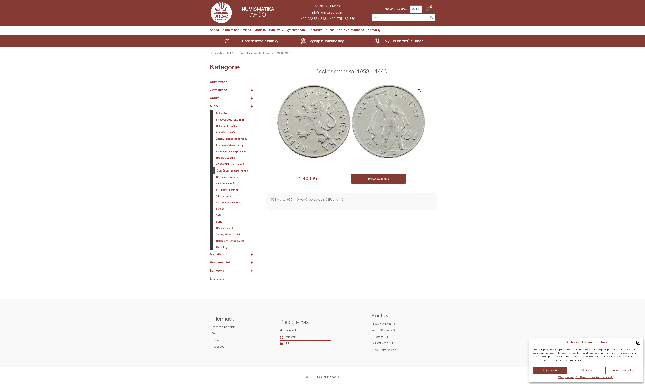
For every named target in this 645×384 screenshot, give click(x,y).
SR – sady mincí (225, 196)
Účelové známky (225, 228)
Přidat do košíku (378, 179)
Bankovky (276, 30)
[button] (638, 342)
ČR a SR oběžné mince (228, 202)
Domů (213, 53)
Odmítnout (586, 370)
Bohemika (221, 113)
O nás (330, 30)
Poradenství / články (260, 41)
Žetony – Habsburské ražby (231, 138)
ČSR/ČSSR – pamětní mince (232, 170)
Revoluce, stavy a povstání (231, 151)
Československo (225, 157)
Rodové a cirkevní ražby (229, 145)
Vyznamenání (295, 30)
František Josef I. (225, 132)
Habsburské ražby (226, 126)
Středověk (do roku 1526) (230, 119)
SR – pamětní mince (227, 189)
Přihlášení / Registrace (395, 9)
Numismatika (258, 9)
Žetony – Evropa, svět (228, 234)
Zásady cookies (566, 378)
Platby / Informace (351, 30)
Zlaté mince (230, 30)
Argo (258, 15)
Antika (214, 30)
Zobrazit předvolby (623, 370)
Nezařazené (218, 82)
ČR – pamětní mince (227, 177)
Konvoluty (222, 247)
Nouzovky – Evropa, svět (230, 240)
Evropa (220, 208)
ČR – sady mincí (225, 183)
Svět (218, 215)
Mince (247, 30)
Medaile (260, 30)
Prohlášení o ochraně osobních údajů (594, 378)
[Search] (431, 17)
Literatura (316, 30)
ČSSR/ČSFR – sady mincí (230, 164)
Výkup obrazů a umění (404, 41)
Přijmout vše (550, 370)
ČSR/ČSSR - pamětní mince (242, 53)
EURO (219, 221)
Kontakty (374, 30)
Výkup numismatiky (327, 41)
